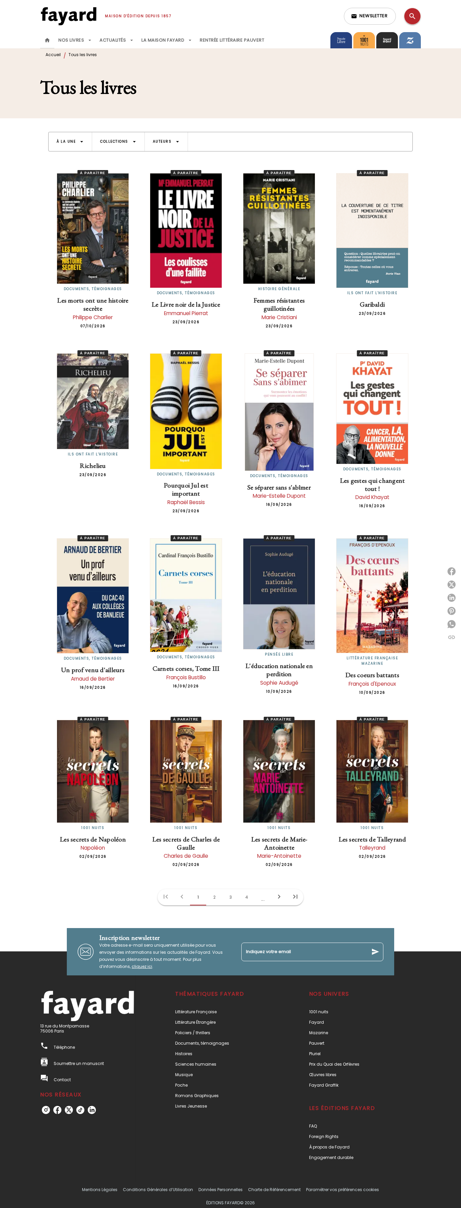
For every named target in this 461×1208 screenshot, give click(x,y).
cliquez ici (142, 966)
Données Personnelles (220, 1189)
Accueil (53, 54)
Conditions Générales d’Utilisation (158, 1189)
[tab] (47, 40)
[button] (370, 16)
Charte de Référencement (274, 1189)
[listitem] (46, 1110)
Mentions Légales (99, 1189)
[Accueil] (68, 16)
